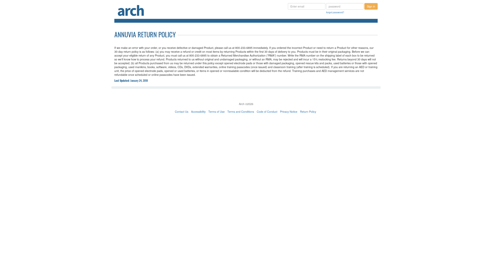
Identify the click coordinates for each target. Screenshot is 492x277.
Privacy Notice (288, 111)
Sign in (371, 6)
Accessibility (198, 111)
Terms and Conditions (240, 111)
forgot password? (335, 12)
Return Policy (308, 111)
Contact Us (181, 111)
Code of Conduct (267, 111)
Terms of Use (216, 111)
